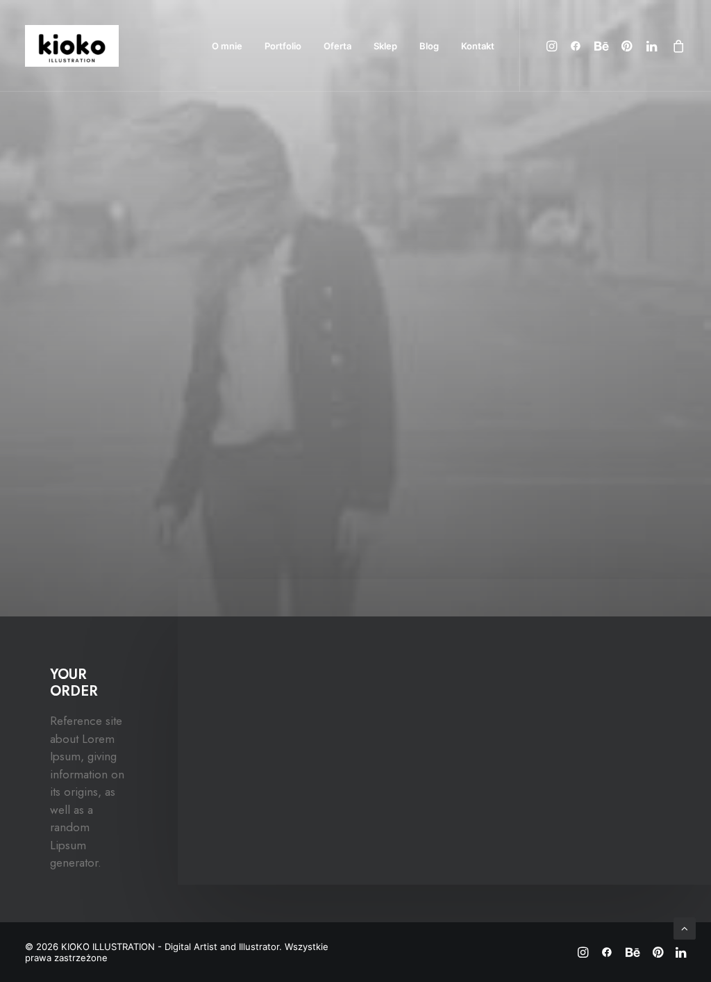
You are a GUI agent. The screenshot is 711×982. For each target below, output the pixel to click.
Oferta (337, 45)
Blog (429, 45)
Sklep (385, 45)
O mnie (227, 45)
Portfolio (283, 45)
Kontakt (477, 45)
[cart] (676, 46)
